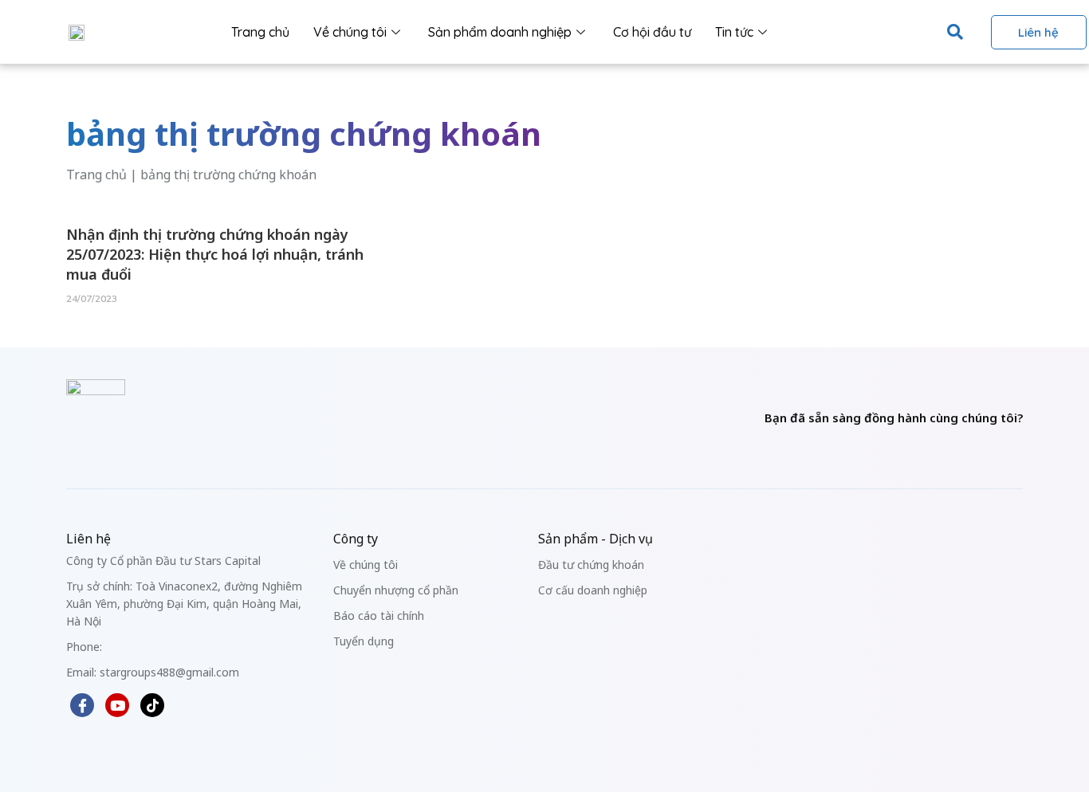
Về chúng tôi (350, 32)
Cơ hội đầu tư (652, 32)
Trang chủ (260, 32)
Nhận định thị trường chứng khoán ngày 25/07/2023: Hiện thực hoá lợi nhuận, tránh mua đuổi (215, 254)
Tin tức (734, 32)
